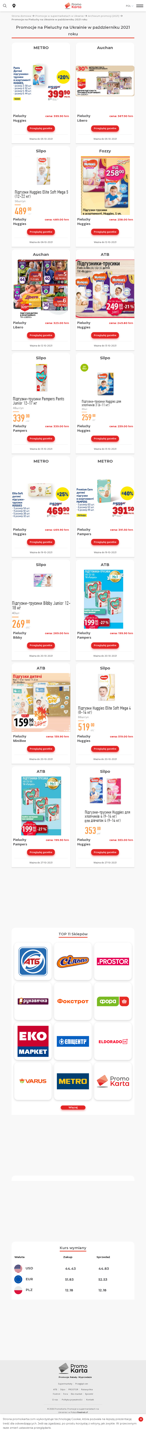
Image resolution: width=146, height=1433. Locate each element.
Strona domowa (21, 15)
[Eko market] (33, 1041)
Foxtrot (56, 1394)
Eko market (76, 1394)
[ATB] (33, 961)
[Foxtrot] (73, 1001)
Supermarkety (65, 1383)
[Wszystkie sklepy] (113, 1081)
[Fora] (113, 1001)
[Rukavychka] (33, 1001)
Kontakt (90, 1399)
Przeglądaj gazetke (41, 128)
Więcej (73, 1107)
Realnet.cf (82, 1412)
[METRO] (73, 1081)
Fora (65, 1394)
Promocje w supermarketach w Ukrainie (59, 15)
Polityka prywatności (72, 1399)
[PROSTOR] (113, 961)
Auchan (105, 47)
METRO (41, 47)
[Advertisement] (73, 897)
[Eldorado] (113, 1041)
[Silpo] (73, 961)
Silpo (41, 151)
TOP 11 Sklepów (73, 934)
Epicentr (89, 1394)
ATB (105, 254)
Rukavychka (87, 1389)
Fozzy (105, 151)
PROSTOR (73, 1389)
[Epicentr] (73, 1041)
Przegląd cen (81, 1383)
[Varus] (33, 1081)
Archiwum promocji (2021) (103, 15)
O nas (55, 1399)
